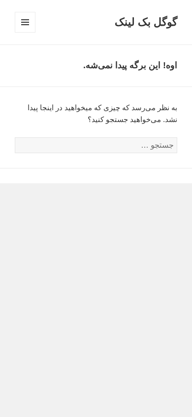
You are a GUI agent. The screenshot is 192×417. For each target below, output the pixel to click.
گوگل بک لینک (146, 22)
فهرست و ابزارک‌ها (25, 32)
